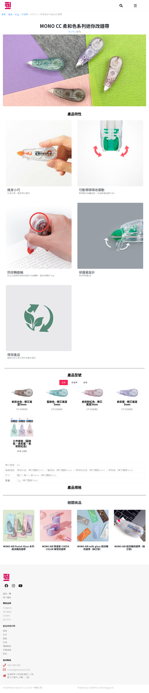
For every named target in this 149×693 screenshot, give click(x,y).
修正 (17, 14)
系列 (74, 31)
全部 (64, 382)
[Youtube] (20, 585)
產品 (10, 14)
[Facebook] (6, 585)
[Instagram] (13, 585)
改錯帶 (25, 14)
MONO (72, 31)
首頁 (3, 14)
